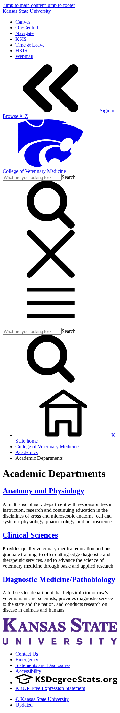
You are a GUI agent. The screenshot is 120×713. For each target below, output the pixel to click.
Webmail (24, 56)
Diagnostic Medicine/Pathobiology (59, 579)
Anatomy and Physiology (43, 491)
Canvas (22, 22)
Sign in (107, 110)
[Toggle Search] (51, 227)
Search (69, 177)
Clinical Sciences (30, 535)
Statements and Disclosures (42, 665)
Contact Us (26, 654)
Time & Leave (29, 45)
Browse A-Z (15, 116)
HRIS (21, 50)
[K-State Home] (51, 165)
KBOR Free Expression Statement (50, 688)
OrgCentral (26, 27)
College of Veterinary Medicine (34, 171)
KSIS (21, 39)
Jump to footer (60, 5)
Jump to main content (24, 5)
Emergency (26, 659)
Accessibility (28, 671)
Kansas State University (27, 11)
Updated (24, 705)
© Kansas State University (42, 699)
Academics (26, 452)
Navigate (24, 33)
